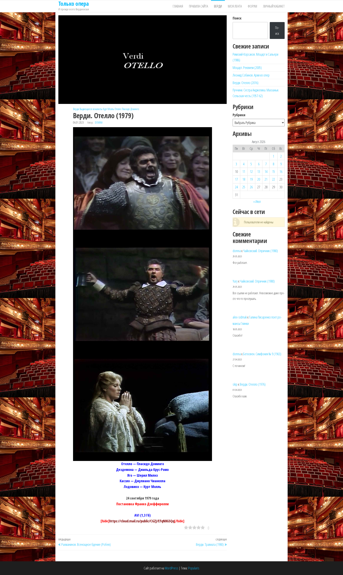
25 (243, 187)
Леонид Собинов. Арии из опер (251, 75)
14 (266, 171)
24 (236, 187)
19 (251, 179)
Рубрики (239, 114)
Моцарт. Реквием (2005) (247, 67)
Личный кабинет (274, 6)
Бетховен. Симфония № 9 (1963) (262, 353)
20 (258, 179)
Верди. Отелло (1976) (253, 384)
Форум (252, 6)
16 (280, 171)
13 (258, 171)
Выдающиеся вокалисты (91, 109)
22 (273, 179)
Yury (235, 281)
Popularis (193, 568)
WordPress (171, 568)
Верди (218, 6)
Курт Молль (108, 109)
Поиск (237, 18)
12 (251, 171)
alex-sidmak (240, 317)
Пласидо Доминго (130, 109)
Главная (178, 6)
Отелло (118, 109)
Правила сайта (198, 6)
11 (243, 171)
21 (266, 179)
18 (243, 179)
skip (235, 384)
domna (99, 122)
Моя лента (235, 6)
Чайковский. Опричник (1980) (260, 250)
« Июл (257, 201)
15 (273, 171)
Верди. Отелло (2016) (245, 82)
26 (251, 187)
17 (236, 179)
